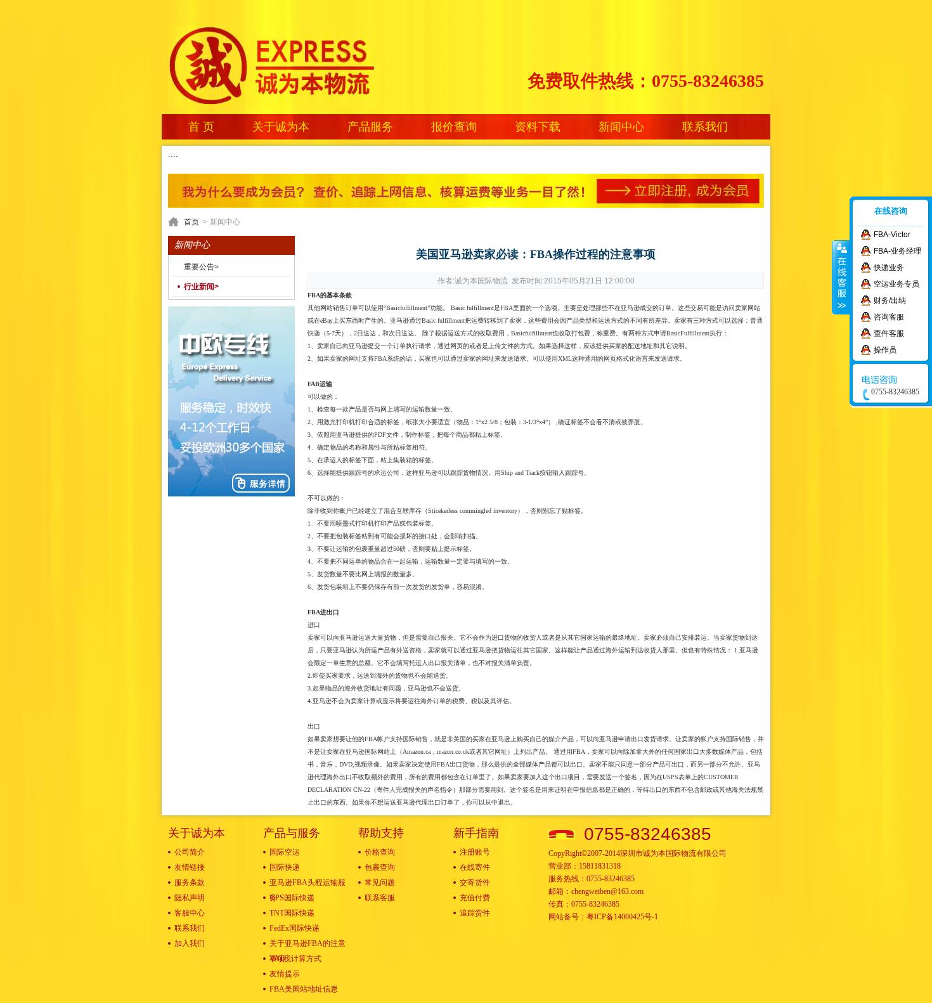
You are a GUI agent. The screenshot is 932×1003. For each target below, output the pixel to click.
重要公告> (201, 266)
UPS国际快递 (291, 897)
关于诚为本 (280, 126)
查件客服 (889, 333)
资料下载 (537, 126)
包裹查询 (380, 867)
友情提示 (284, 973)
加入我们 (189, 943)
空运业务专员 (896, 284)
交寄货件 (475, 882)
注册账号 (475, 852)
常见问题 (380, 882)
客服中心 (189, 913)
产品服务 (370, 126)
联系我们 (705, 126)
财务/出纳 (890, 300)
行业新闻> (201, 286)
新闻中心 (621, 126)
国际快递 (284, 867)
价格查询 (380, 852)
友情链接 (189, 867)
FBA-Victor (892, 234)
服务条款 (189, 882)
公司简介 (189, 852)
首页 (191, 221)
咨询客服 (889, 317)
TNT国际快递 (291, 913)
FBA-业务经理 (897, 251)
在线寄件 (475, 867)
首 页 (201, 126)
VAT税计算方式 (295, 958)
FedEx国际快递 (294, 928)
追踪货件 (475, 913)
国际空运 (284, 852)
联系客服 (380, 897)
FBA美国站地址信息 (303, 989)
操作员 (885, 350)
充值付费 (475, 897)
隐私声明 (189, 897)
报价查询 (454, 126)
